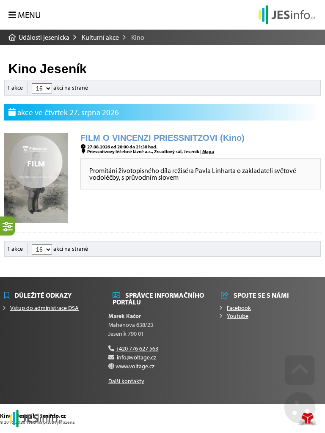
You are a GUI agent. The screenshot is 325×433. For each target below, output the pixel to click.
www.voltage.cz (135, 366)
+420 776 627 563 (137, 348)
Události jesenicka (287, 14)
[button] (24, 15)
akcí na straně (70, 87)
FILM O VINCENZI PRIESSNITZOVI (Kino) (162, 138)
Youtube (237, 316)
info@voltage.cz (136, 357)
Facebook (239, 308)
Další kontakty (126, 381)
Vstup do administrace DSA (44, 308)
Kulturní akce (100, 37)
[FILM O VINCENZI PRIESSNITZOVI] (36, 220)
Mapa (208, 151)
